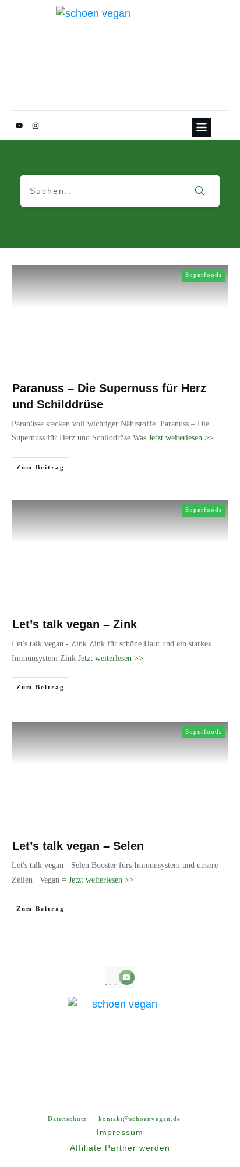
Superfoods (203, 274)
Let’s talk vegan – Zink (74, 624)
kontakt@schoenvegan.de (139, 1118)
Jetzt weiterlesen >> (181, 437)
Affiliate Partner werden (120, 1147)
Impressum (120, 1132)
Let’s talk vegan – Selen (78, 845)
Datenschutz (67, 1118)
